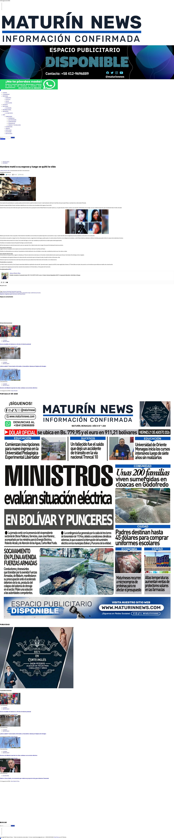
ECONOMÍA (8, 108)
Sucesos (4, 291)
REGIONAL (5, 96)
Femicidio (13, 291)
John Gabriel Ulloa (15, 781)
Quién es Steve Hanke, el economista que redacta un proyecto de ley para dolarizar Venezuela (24, 778)
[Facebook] (1, 282)
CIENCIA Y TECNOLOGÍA (14, 125)
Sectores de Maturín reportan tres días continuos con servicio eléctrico (18, 388)
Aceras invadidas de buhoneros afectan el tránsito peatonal (15, 344)
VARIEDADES (8, 116)
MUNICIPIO (8, 98)
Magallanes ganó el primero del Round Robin (12, 294)
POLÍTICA (7, 99)
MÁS (4, 115)
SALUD (7, 101)
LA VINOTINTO (9, 113)
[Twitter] (5, 282)
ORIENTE (7, 128)
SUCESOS (5, 104)
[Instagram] (3, 282)
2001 (10, 269)
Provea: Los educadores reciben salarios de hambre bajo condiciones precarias (20, 292)
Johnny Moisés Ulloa (5, 170)
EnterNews (56, 837)
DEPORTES (5, 111)
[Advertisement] (87, 149)
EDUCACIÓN (8, 103)
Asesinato (9, 291)
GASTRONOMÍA (12, 120)
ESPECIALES (8, 130)
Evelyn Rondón (14, 347)
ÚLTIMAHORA (8, 127)
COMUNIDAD (6, 94)
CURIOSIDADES (12, 121)
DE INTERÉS (8, 132)
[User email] (7, 282)
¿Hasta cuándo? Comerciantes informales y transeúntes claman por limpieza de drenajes (23, 366)
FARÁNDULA (11, 118)
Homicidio (18, 291)
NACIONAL (5, 106)
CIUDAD (5, 92)
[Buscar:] (5, 137)
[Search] (0, 136)
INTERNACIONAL (7, 110)
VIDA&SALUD (11, 123)
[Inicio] (0, 90)
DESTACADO (8, 133)
